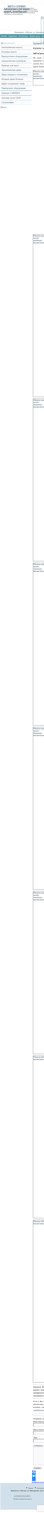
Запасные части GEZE (11, 98)
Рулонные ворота (9, 52)
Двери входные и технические (14, 74)
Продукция (13, 36)
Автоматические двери (11, 70)
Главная (4, 36)
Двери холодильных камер (13, 83)
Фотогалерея (23, 36)
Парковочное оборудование (13, 88)
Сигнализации (7, 102)
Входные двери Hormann (12, 79)
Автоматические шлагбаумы (13, 61)
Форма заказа (35, 36)
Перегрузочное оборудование (14, 56)
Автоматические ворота (11, 47)
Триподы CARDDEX (10, 93)
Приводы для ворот (10, 65)
